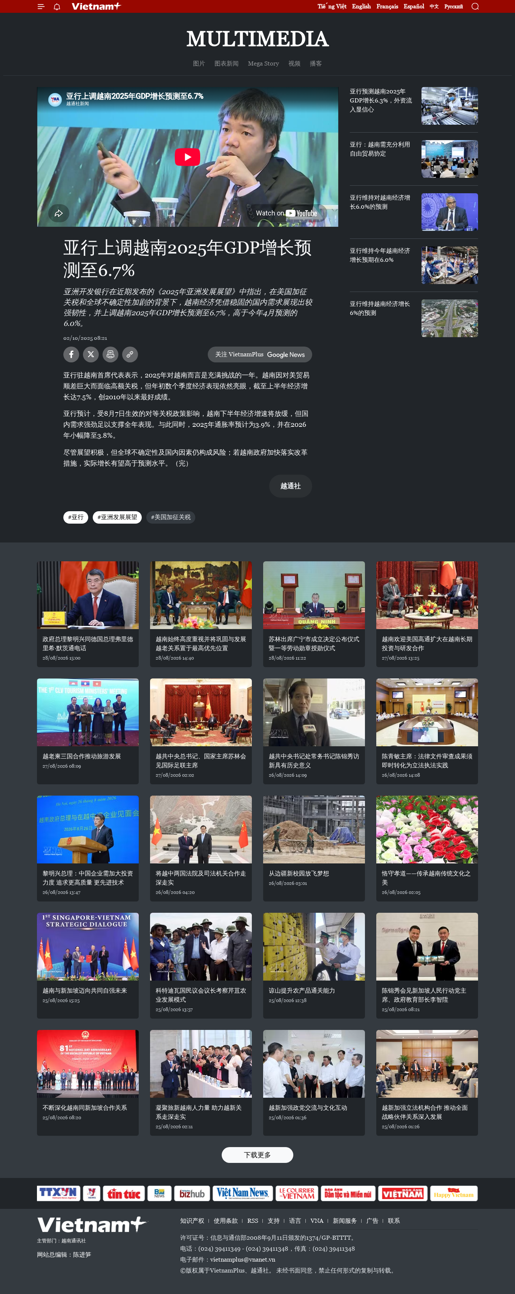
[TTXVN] (58, 1193)
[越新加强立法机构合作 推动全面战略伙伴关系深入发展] (427, 1064)
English (361, 6)
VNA (317, 1220)
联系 (394, 1220)
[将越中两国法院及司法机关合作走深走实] (201, 829)
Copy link (130, 354)
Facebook (71, 354)
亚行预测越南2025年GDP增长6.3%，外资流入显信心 (381, 100)
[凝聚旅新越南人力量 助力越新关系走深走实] (201, 1064)
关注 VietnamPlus (239, 354)
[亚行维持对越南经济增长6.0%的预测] (450, 212)
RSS (252, 1220)
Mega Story (263, 63)
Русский (453, 6)
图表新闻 (227, 63)
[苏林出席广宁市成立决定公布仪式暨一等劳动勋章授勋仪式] (314, 595)
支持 (274, 1220)
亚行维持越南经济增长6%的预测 (380, 308)
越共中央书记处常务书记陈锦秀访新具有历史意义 (314, 761)
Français (387, 6)
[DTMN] (348, 1193)
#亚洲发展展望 (117, 517)
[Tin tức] (124, 1193)
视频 (294, 63)
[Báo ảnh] (403, 1193)
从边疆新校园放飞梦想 (299, 873)
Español (414, 6)
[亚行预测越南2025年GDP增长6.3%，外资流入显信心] (450, 106)
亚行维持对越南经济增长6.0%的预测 (380, 202)
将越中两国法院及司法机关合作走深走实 (201, 878)
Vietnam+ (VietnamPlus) (97, 6)
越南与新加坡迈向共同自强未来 (85, 990)
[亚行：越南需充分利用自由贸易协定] (450, 159)
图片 (199, 63)
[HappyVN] (454, 1193)
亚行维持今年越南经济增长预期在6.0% (380, 255)
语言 (295, 1220)
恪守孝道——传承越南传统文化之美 (426, 878)
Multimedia (257, 38)
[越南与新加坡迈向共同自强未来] (88, 947)
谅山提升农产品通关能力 (302, 990)
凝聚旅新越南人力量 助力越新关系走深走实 (199, 1112)
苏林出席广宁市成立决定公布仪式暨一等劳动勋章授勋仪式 (314, 644)
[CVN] (296, 1193)
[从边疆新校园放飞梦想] (314, 829)
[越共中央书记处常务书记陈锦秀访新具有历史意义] (314, 712)
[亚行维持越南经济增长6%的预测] (450, 318)
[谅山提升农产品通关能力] (314, 947)
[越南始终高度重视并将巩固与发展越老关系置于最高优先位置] (201, 595)
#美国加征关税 (171, 517)
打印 (110, 354)
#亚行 (76, 517)
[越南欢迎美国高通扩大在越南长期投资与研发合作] (427, 595)
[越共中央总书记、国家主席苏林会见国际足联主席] (201, 712)
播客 (316, 63)
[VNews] (92, 1193)
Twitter (91, 354)
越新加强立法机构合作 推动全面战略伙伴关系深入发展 (425, 1112)
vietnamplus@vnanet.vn (242, 1259)
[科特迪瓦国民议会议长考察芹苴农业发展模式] (201, 947)
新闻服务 (345, 1220)
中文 (434, 6)
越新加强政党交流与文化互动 (308, 1107)
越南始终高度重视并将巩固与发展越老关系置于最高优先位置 (201, 644)
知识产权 (192, 1220)
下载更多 (257, 1155)
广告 (372, 1220)
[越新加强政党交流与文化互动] (314, 1064)
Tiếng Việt (332, 6)
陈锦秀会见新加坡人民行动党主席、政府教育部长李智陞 (424, 995)
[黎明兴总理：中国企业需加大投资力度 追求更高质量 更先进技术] (88, 829)
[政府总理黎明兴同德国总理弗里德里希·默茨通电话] (88, 595)
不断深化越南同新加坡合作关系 (85, 1107)
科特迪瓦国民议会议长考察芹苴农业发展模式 (201, 995)
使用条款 (226, 1220)
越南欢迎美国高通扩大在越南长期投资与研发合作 (427, 644)
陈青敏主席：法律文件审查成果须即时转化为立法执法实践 (427, 761)
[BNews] (159, 1193)
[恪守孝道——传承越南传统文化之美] (427, 829)
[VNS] (242, 1193)
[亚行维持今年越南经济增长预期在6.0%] (450, 265)
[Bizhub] (192, 1193)
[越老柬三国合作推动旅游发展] (88, 712)
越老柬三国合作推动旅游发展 (82, 756)
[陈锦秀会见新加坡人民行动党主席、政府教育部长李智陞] (427, 947)
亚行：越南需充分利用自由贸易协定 (380, 149)
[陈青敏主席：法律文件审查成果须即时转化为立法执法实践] (427, 712)
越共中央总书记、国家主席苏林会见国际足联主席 (201, 761)
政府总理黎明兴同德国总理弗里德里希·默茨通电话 (88, 644)
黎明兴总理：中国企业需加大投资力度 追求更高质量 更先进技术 (88, 878)
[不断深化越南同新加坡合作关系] (88, 1064)
